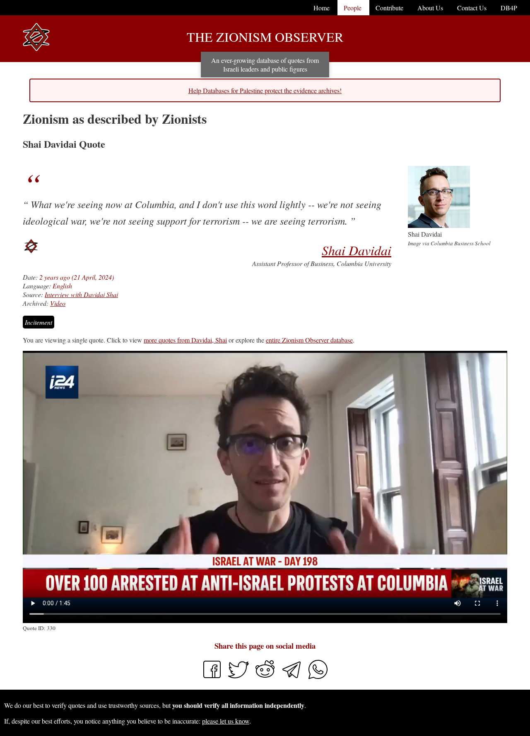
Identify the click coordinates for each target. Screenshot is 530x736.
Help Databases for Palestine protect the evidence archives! (265, 90)
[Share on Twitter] (239, 677)
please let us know (225, 721)
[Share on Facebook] (212, 677)
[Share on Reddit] (266, 677)
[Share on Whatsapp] (318, 677)
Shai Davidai (356, 250)
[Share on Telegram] (292, 677)
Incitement (38, 322)
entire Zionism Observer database (309, 340)
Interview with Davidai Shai (81, 294)
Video (57, 303)
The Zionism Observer (265, 37)
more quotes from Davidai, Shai (185, 340)
